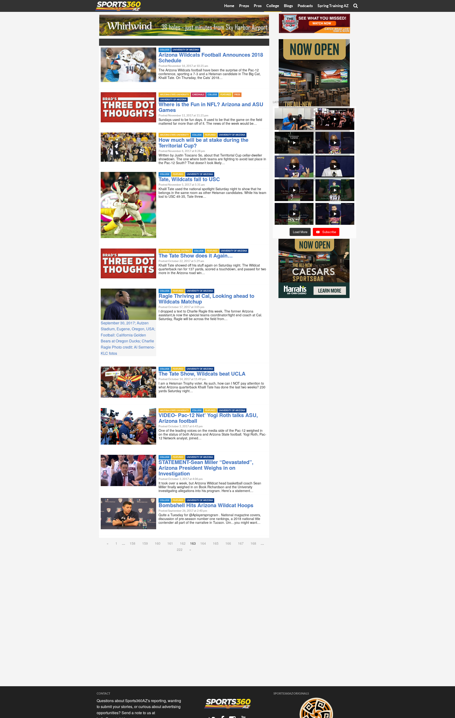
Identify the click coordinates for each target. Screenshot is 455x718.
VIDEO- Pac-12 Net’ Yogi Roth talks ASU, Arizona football (208, 417)
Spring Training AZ (333, 6)
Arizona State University (174, 95)
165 (215, 543)
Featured (225, 95)
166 (228, 543)
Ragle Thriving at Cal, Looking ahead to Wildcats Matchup (206, 298)
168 (253, 543)
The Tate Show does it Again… (196, 255)
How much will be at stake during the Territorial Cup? (203, 142)
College (272, 6)
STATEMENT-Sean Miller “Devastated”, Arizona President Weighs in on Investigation (206, 467)
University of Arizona (186, 50)
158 (132, 543)
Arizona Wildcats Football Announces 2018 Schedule (211, 57)
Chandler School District (175, 251)
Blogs (288, 6)
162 (183, 543)
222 (179, 549)
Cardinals (198, 95)
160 (157, 543)
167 (241, 543)
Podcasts (305, 6)
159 (145, 543)
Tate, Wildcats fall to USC (189, 179)
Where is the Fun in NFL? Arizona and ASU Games (211, 107)
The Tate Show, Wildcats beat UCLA (202, 373)
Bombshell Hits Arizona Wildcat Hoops (206, 505)
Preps (244, 6)
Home (229, 6)
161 (170, 543)
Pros (258, 6)
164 (203, 543)
